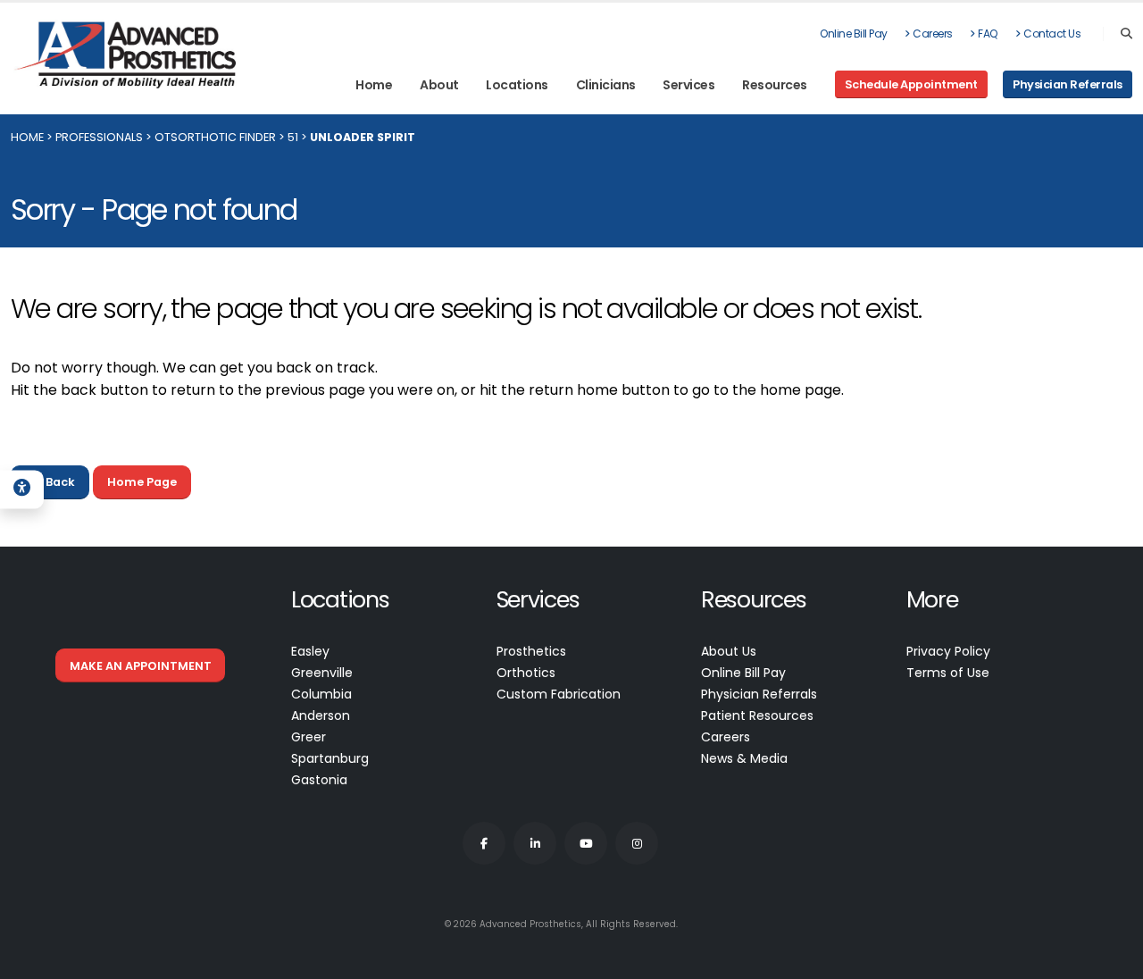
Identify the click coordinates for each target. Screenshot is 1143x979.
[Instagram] (636, 843)
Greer (308, 737)
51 (293, 137)
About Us (728, 651)
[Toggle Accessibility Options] (22, 489)
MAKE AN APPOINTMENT (141, 666)
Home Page (142, 482)
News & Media (744, 758)
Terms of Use (947, 673)
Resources (774, 85)
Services (688, 85)
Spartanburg (330, 758)
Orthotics (525, 673)
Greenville (322, 673)
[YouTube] (585, 843)
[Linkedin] (534, 843)
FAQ (988, 33)
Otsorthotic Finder (215, 137)
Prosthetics (531, 651)
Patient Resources (757, 715)
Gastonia (319, 780)
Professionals (99, 137)
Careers (933, 33)
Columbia (321, 694)
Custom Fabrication (558, 694)
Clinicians (606, 85)
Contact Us (1051, 33)
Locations (517, 85)
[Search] (1126, 34)
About (439, 85)
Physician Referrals (759, 694)
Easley (310, 651)
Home (373, 85)
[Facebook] (484, 843)
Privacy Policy (948, 651)
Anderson (320, 715)
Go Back (50, 482)
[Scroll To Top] (1111, 959)
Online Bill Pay (854, 33)
